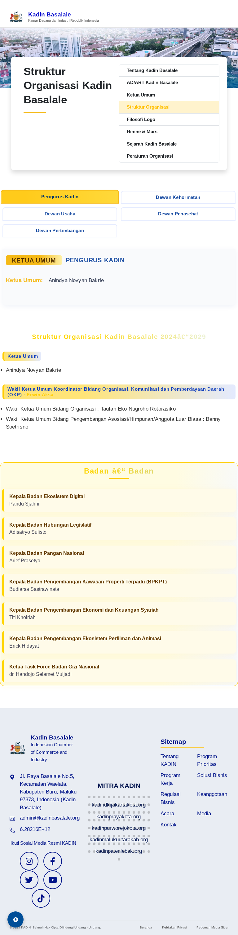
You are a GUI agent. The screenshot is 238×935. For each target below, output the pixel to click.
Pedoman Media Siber (212, 927)
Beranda (146, 927)
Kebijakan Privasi (174, 927)
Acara (167, 813)
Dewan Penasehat (178, 213)
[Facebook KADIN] (52, 861)
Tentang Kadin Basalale (152, 70)
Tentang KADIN (169, 760)
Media (204, 813)
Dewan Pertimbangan (60, 230)
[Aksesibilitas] (15, 919)
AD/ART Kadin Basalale (152, 82)
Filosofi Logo (141, 119)
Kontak (169, 825)
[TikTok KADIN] (41, 898)
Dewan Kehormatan (178, 197)
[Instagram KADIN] (29, 861)
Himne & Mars (142, 131)
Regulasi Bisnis (171, 798)
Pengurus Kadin (60, 196)
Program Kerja (170, 779)
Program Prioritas (207, 760)
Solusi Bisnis (212, 775)
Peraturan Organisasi (150, 156)
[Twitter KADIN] (29, 879)
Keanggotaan (212, 794)
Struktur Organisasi (148, 107)
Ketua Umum (141, 94)
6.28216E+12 (35, 829)
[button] (89, 797)
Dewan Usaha (60, 213)
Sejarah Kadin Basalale (152, 143)
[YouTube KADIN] (52, 879)
